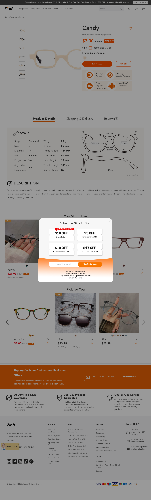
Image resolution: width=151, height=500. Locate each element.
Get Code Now (90, 264)
